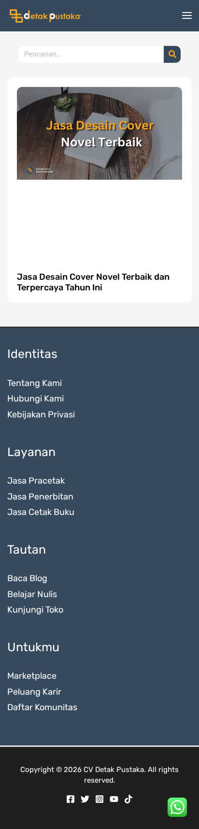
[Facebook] (70, 799)
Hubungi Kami (35, 398)
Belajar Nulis (32, 594)
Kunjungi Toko (35, 609)
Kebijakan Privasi (41, 414)
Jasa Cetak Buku (40, 512)
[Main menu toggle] (186, 15)
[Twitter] (85, 799)
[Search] (172, 54)
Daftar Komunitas (42, 707)
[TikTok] (128, 799)
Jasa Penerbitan (40, 496)
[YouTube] (114, 799)
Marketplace (32, 676)
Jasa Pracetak (36, 480)
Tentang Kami (34, 383)
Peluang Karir (34, 691)
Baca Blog (27, 578)
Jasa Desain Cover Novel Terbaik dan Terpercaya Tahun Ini (93, 282)
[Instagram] (99, 799)
